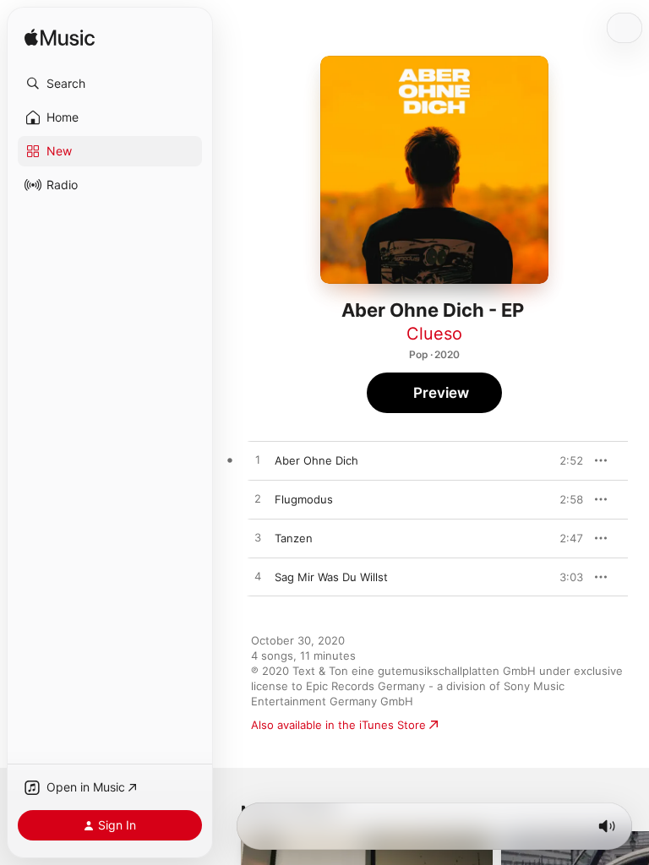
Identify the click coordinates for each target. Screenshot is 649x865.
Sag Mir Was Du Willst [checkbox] (331, 577)
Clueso (434, 334)
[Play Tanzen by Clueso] (258, 538)
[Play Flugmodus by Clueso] (258, 499)
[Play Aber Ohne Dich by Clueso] (258, 460)
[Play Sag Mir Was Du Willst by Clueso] (258, 577)
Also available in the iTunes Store (338, 725)
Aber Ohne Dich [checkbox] (316, 460)
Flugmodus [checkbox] (304, 499)
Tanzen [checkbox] (294, 538)
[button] (110, 83)
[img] (60, 38)
